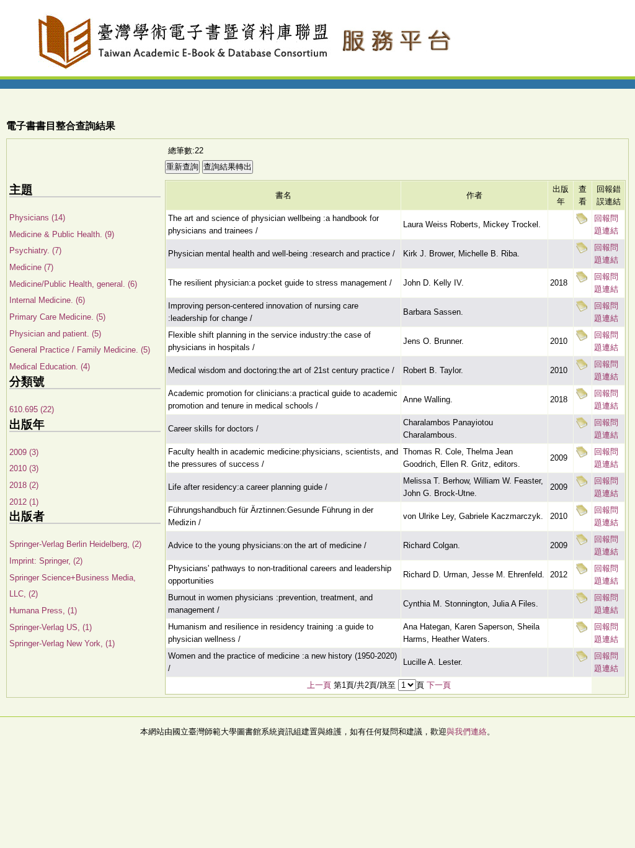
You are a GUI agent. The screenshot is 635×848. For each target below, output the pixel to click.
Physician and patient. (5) (55, 333)
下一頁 (439, 685)
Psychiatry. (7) (35, 250)
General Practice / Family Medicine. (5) (79, 349)
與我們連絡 (466, 731)
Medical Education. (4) (49, 366)
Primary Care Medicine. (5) (57, 317)
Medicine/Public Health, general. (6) (73, 284)
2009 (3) (23, 452)
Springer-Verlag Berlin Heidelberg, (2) (75, 544)
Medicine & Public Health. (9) (61, 234)
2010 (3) (23, 468)
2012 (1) (23, 502)
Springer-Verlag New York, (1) (62, 643)
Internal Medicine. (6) (47, 300)
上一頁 (319, 685)
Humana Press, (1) (43, 610)
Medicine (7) (31, 267)
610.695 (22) (31, 409)
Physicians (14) (37, 217)
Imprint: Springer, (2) (45, 561)
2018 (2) (23, 485)
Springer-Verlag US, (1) (50, 627)
